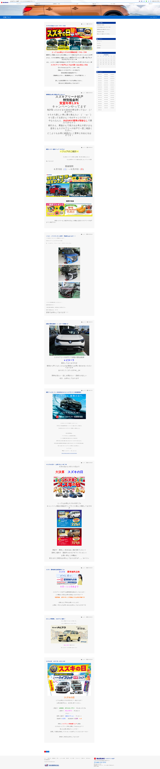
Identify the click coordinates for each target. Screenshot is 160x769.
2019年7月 (106, 107)
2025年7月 (112, 80)
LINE (146, 1)
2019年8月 (100, 107)
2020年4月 (112, 103)
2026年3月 (106, 76)
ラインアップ (19, 3)
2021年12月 (100, 97)
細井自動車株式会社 (51, 765)
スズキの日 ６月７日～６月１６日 (55, 661)
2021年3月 (112, 99)
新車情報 (98, 47)
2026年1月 (100, 78)
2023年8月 (112, 91)
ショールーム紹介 (75, 3)
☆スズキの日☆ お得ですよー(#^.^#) (56, 464)
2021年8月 (112, 97)
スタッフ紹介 (113, 3)
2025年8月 (106, 80)
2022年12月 (112, 93)
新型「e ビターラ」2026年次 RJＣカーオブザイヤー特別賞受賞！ (64, 392)
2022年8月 (100, 95)
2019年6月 (112, 107)
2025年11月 (106, 78)
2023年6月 (100, 93)
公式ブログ (99, 45)
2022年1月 (112, 95)
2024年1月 (100, 91)
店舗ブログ (150, 3)
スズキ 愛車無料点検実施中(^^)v (55, 569)
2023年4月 (106, 93)
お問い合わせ (148, 1)
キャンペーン (99, 41)
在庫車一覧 (38, 3)
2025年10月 (112, 78)
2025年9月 (100, 80)
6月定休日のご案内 (100, 31)
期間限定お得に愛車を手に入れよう (55, 94)
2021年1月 (106, 101)
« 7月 (98, 67)
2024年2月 (112, 89)
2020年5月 (106, 103)
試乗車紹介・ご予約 (56, 3)
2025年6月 (100, 82)
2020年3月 (100, 105)
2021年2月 (100, 101)
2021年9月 (106, 97)
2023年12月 (106, 91)
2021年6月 (100, 99)
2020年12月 (112, 101)
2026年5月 (112, 74)
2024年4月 (106, 89)
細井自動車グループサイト (139, 1)
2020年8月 (100, 103)
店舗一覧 (94, 3)
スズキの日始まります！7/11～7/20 (56, 25)
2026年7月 (100, 74)
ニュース (83, 92)
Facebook (142, 1)
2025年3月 (112, 82)
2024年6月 (100, 89)
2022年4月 (106, 95)
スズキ (5, 2)
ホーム (151, 17)
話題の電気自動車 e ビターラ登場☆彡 (57, 323)
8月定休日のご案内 (100, 24)
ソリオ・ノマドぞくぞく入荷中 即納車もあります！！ (61, 236)
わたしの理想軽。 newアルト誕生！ (56, 618)
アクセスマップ (131, 3)
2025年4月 (106, 82)
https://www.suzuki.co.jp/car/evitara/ (69, 453)
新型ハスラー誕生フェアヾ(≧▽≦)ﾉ (55, 149)
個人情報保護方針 (47, 759)
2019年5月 (100, 109)
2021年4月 (106, 99)
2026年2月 (112, 76)
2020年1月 (112, 105)
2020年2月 (106, 105)
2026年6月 (106, 74)
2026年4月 (100, 76)
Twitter (144, 1)
